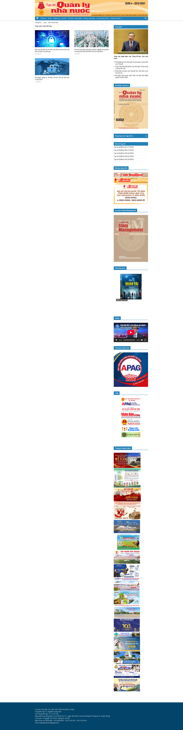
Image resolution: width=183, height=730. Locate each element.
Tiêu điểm (118, 27)
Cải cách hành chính (103, 18)
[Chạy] (116, 340)
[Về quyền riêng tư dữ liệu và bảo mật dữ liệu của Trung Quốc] (52, 66)
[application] (131, 332)
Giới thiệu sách (120, 268)
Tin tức (50, 18)
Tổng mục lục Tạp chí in (124, 136)
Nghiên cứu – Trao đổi (59, 18)
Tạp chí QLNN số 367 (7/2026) (129, 123)
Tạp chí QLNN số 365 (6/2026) (124, 153)
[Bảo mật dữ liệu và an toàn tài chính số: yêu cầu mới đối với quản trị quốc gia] (52, 38)
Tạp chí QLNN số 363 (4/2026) (124, 159)
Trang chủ (38, 22)
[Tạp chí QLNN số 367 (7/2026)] (131, 108)
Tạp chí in (120, 120)
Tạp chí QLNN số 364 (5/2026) (124, 156)
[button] (145, 18)
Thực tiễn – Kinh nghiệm (75, 18)
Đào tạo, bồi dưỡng (89, 18)
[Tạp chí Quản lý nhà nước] (91, 8)
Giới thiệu (43, 18)
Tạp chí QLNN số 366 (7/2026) (124, 150)
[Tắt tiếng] (142, 340)
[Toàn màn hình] (145, 340)
